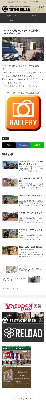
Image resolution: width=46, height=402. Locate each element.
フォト (6, 138)
